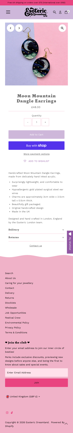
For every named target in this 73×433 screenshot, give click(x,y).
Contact (9, 288)
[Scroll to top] (66, 423)
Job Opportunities (15, 312)
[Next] (19, 28)
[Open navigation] (8, 12)
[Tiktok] (12, 413)
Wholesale (11, 307)
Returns (9, 297)
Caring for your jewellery (19, 283)
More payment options (37, 154)
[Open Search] (54, 12)
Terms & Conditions (16, 332)
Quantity (36, 115)
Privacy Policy (13, 327)
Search (9, 273)
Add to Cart (36, 134)
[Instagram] (7, 413)
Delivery (9, 292)
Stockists (10, 302)
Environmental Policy (17, 322)
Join (36, 382)
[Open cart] (66, 12)
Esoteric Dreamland (37, 422)
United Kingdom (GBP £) (24, 396)
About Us (10, 278)
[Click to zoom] (62, 28)
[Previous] (10, 28)
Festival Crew (12, 317)
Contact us (36, 246)
